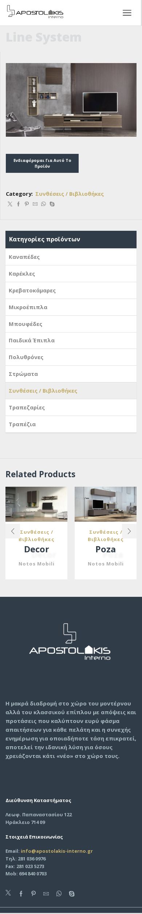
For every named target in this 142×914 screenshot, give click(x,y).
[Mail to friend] (35, 204)
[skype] (51, 204)
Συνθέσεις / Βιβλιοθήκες (69, 193)
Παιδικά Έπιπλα (32, 340)
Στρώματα (23, 373)
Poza (105, 549)
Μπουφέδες (25, 323)
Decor (36, 549)
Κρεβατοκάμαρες (32, 290)
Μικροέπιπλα (28, 307)
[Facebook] (18, 204)
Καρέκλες (22, 273)
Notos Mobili (37, 563)
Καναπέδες (24, 256)
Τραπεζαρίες (27, 407)
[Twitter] (10, 204)
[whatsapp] (43, 204)
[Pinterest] (27, 204)
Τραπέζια (22, 424)
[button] (12, 531)
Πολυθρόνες (26, 357)
